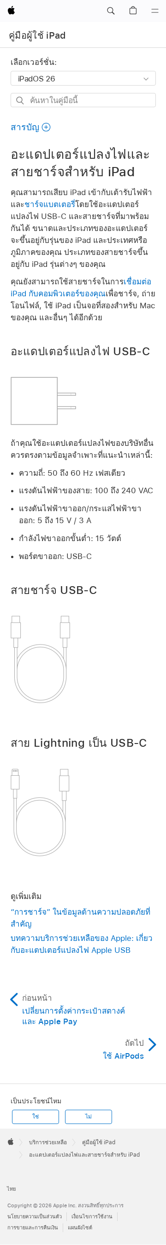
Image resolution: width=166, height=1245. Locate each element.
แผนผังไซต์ (80, 1227)
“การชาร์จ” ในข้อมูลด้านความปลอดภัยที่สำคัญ (80, 917)
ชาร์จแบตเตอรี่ (49, 204)
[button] (111, 11)
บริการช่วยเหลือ (48, 1142)
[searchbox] (83, 100)
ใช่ (35, 1116)
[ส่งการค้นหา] (20, 100)
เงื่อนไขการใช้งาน (92, 1216)
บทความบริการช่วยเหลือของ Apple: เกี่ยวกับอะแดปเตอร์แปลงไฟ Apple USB (82, 944)
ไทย (11, 1189)
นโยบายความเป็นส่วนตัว (34, 1216)
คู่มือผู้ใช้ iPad (37, 35)
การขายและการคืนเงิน (32, 1227)
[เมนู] (155, 11)
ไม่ (88, 1116)
